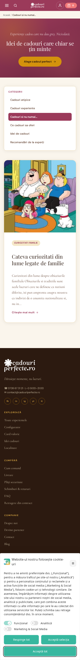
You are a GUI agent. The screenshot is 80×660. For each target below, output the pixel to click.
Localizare (10, 448)
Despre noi (10, 523)
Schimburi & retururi (17, 489)
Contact (9, 537)
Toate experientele (15, 420)
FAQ (7, 496)
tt (42, 401)
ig (25, 401)
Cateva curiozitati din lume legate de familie (38, 260)
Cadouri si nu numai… (23, 117)
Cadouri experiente (22, 108)
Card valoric (12, 434)
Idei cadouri (11, 441)
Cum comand (12, 468)
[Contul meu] (60, 5)
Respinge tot (21, 639)
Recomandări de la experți (27, 142)
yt (33, 401)
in (16, 401)
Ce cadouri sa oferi (22, 125)
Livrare (8, 475)
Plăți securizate (13, 482)
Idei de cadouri (20, 133)
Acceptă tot (40, 651)
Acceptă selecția (58, 639)
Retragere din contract (18, 503)
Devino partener (14, 530)
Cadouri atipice (20, 100)
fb (8, 401)
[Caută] (15, 5)
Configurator (12, 427)
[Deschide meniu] (6, 5)
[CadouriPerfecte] (37, 5)
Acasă (6, 15)
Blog (7, 544)
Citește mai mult (23, 312)
